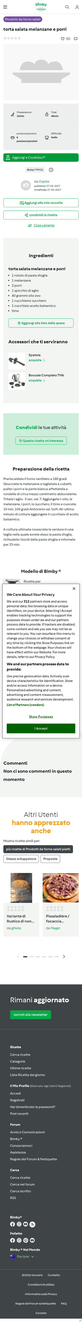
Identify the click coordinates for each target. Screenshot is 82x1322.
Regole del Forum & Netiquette (33, 1159)
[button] (5, 6)
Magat (55, 928)
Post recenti (19, 1114)
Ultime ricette (20, 1068)
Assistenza (18, 1152)
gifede (16, 928)
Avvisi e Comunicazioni (27, 1132)
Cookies (41, 1313)
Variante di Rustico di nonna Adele (21, 919)
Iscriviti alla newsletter (31, 1015)
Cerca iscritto (20, 1191)
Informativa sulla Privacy (41, 1294)
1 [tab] (25, 956)
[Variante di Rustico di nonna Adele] (21, 888)
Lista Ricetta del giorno (27, 1075)
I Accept (41, 728)
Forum (15, 1125)
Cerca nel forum (22, 1184)
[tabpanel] (41, 917)
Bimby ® (16, 1139)
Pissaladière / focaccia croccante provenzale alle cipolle (59, 919)
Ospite (44, 181)
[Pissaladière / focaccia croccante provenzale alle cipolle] (61, 888)
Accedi (15, 1093)
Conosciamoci (21, 1146)
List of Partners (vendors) (25, 705)
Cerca (14, 1170)
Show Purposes (41, 717)
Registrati (17, 1100)
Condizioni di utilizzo (41, 1284)
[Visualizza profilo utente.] (26, 185)
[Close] (74, 588)
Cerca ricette (20, 1055)
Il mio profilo (40, 1086)
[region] (41, 661)
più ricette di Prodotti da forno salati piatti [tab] (38, 849)
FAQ (64, 1303)
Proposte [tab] (50, 859)
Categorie (17, 1061)
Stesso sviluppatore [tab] (21, 859)
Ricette (15, 1047)
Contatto (54, 1275)
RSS (13, 1198)
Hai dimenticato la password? (32, 1107)
